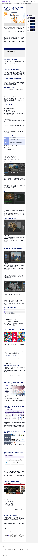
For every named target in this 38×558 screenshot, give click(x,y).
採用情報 (13, 549)
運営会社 (30, 1)
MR (8, 552)
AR (6, 552)
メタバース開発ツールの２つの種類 (10, 51)
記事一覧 (4, 551)
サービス (4, 549)
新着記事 (24, 1)
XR (13, 552)
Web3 (11, 552)
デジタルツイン (16, 552)
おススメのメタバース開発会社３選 (10, 55)
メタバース (20, 552)
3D (3, 552)
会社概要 (9, 549)
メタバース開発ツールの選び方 (10, 52)
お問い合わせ (34, 1)
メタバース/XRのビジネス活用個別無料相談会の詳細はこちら (13, 479)
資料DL (27, 1)
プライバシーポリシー (25, 549)
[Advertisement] (32, 9)
